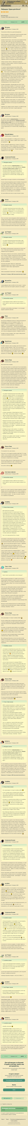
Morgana (6, 15)
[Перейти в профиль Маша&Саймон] (2, 135)
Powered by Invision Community (14, 1123)
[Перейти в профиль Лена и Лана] (2, 361)
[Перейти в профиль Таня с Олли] (2, 567)
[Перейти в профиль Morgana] (2, 28)
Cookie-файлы (14, 1120)
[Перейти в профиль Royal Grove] (2, 342)
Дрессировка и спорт (13, 17)
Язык (2, 1119)
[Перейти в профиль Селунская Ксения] (2, 157)
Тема (7, 1119)
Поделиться (7, 1098)
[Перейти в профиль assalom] (2, 884)
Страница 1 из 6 (14, 22)
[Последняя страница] (26, 22)
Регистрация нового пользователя (14, 1080)
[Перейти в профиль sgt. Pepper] (2, 232)
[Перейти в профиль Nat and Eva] (2, 281)
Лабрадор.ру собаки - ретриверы (14, 2)
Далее (22, 22)
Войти (14, 1089)
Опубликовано (11, 29)
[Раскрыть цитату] (3, 162)
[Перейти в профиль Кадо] (2, 317)
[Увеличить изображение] (7, 48)
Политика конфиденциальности (18, 1119)
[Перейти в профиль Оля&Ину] (2, 502)
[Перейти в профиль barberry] (2, 742)
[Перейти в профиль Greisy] (2, 200)
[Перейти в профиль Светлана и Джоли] (2, 473)
